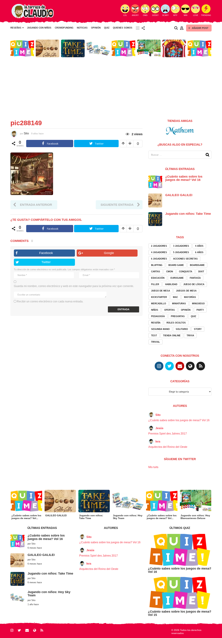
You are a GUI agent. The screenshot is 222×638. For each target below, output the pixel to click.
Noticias (82, 28)
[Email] (180, 366)
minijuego (198, 303)
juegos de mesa (186, 290)
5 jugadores (181, 252)
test (154, 335)
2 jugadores (159, 246)
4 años (199, 246)
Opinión (96, 28)
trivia (190, 335)
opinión (185, 310)
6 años (199, 252)
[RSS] (200, 366)
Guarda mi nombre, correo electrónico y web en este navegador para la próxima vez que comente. (74, 286)
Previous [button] (8, 48)
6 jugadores (159, 258)
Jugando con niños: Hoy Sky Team (49, 593)
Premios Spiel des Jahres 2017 (167, 433)
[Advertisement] (111, 86)
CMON (169, 271)
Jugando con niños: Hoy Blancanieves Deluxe (195, 517)
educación (157, 278)
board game (176, 265)
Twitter (46, 262)
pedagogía (158, 316)
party (200, 310)
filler (155, 284)
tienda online (172, 335)
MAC (175, 297)
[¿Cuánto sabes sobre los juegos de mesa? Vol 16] (155, 181)
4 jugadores (159, 252)
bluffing (156, 265)
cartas (155, 271)
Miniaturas (179, 303)
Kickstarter (159, 297)
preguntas (178, 316)
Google (109, 253)
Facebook (46, 253)
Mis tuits (153, 467)
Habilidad (171, 284)
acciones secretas (185, 258)
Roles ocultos (176, 322)
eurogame (177, 278)
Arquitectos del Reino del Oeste (167, 446)
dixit (201, 271)
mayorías (190, 297)
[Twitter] (169, 366)
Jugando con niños (39, 28)
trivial (155, 342)
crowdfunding (64, 28)
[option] (22, 48)
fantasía (195, 278)
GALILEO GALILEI (178, 195)
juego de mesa (160, 290)
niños (154, 310)
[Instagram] (159, 366)
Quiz (106, 28)
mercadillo (158, 303)
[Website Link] (190, 366)
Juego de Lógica (193, 284)
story (198, 329)
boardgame (197, 265)
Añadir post (200, 28)
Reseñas (15, 28)
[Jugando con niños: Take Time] (155, 218)
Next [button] (214, 48)
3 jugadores (181, 246)
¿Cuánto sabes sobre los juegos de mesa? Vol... (26, 517)
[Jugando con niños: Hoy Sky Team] (17, 597)
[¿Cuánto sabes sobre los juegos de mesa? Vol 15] (180, 592)
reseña (155, 322)
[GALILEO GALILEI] (155, 200)
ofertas (169, 310)
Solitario (182, 329)
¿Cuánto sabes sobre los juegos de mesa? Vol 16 (183, 178)
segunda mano (160, 329)
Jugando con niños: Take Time (188, 213)
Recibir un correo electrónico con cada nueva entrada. (50, 301)
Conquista (185, 271)
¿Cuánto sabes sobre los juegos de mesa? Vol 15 (179, 613)
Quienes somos (122, 28)
